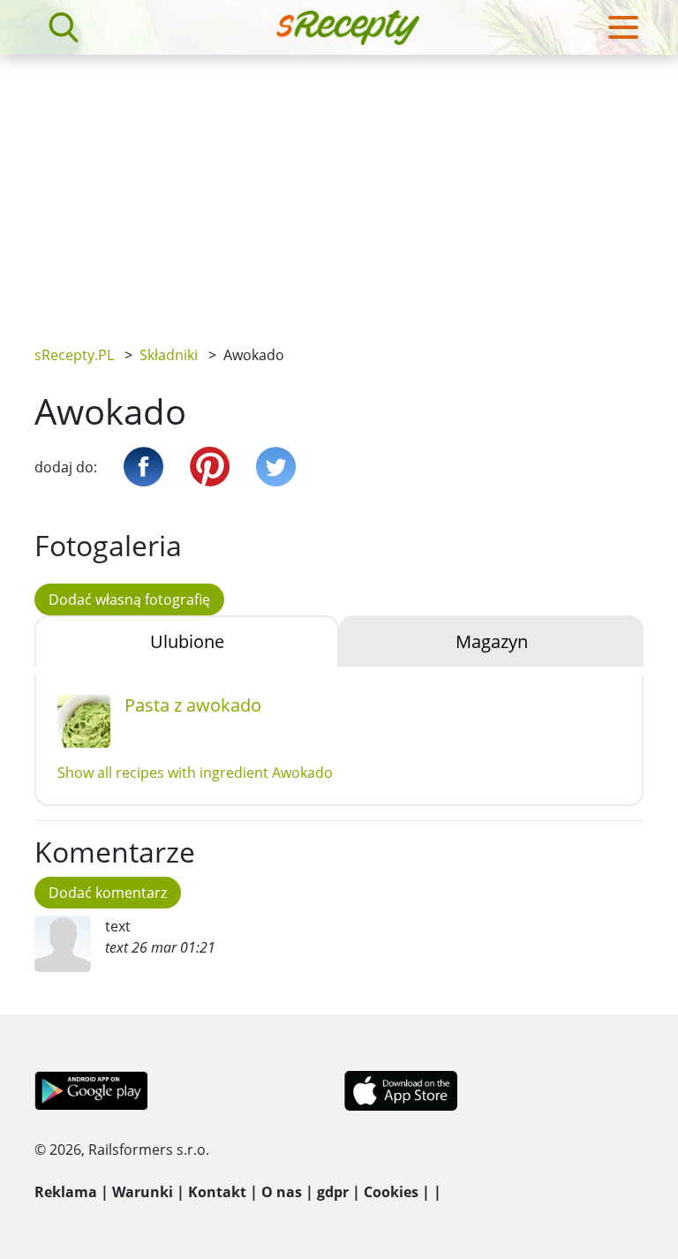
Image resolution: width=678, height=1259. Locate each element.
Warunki (142, 1192)
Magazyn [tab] (492, 641)
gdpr (333, 1192)
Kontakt (217, 1192)
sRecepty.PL (74, 355)
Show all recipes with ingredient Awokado (195, 772)
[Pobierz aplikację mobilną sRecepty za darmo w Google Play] (91, 1089)
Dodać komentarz (108, 892)
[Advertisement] (339, 187)
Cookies (391, 1192)
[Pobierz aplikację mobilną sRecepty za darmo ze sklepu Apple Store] (400, 1089)
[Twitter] (276, 466)
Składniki (168, 355)
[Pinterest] (210, 466)
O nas (281, 1192)
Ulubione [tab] (187, 641)
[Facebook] (143, 466)
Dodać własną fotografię (129, 599)
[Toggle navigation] (623, 27)
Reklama (65, 1192)
